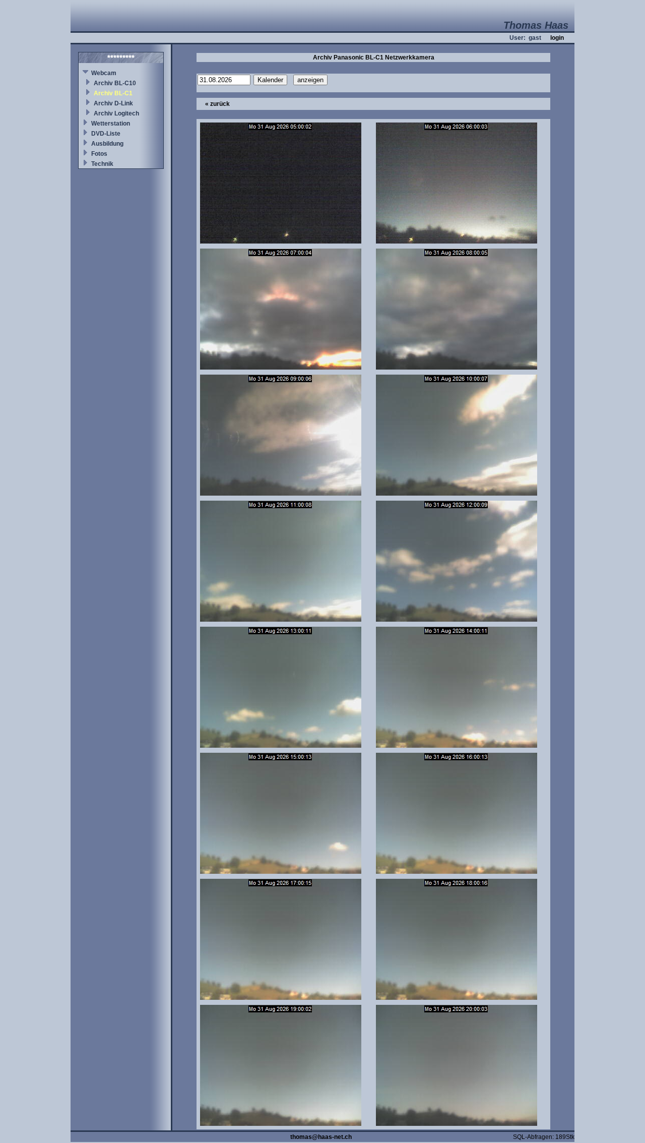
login (557, 37)
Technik (102, 163)
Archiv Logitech (116, 113)
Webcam (103, 73)
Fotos (99, 153)
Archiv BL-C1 (113, 93)
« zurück (217, 103)
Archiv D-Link (113, 103)
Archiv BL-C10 (115, 83)
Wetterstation (110, 123)
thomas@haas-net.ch (321, 1136)
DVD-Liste (105, 133)
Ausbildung (107, 143)
